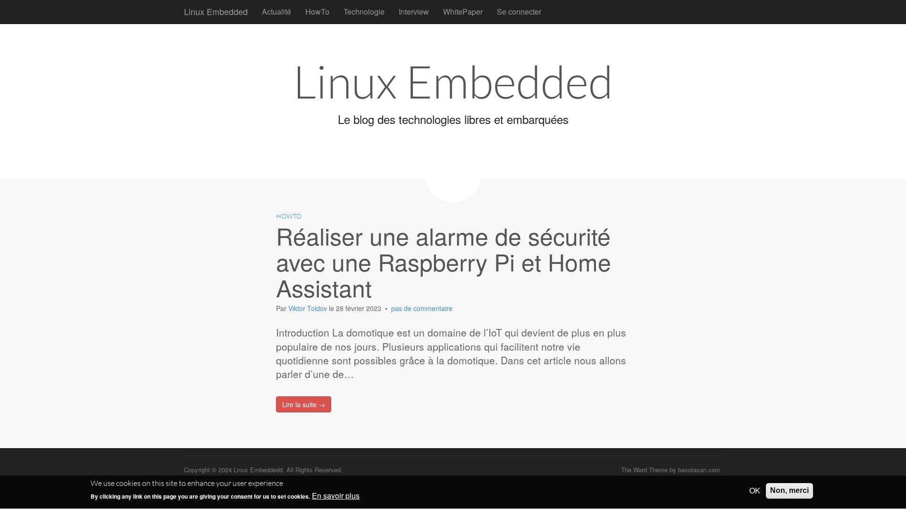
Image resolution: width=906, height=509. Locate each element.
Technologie (364, 11)
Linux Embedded (216, 11)
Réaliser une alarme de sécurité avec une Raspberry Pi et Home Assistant (443, 261)
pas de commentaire (422, 308)
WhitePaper (463, 11)
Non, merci (789, 490)
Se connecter (519, 11)
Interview (414, 11)
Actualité (276, 11)
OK (754, 490)
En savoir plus (336, 496)
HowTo (317, 11)
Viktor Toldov (308, 308)
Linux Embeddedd (258, 469)
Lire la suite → (303, 404)
